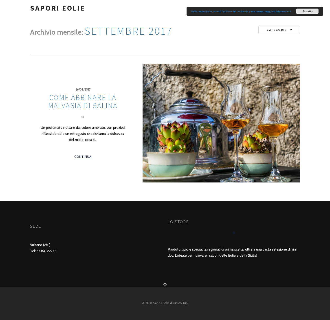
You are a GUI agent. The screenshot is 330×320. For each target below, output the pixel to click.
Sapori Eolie (57, 8)
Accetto (307, 11)
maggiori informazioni (278, 11)
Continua (82, 156)
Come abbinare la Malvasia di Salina (83, 101)
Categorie (277, 29)
